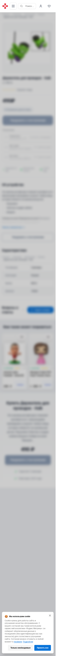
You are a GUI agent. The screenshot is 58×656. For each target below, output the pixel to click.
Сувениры (17, 14)
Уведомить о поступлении (28, 120)
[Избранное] (49, 6)
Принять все (42, 648)
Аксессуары (29, 14)
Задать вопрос (42, 310)
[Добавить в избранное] (21, 337)
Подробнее (28, 642)
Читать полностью (12, 227)
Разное (41, 14)
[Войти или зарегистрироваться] (40, 6)
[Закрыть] (50, 615)
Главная (6, 14)
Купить (20, 385)
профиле (18, 642)
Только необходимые (20, 648)
